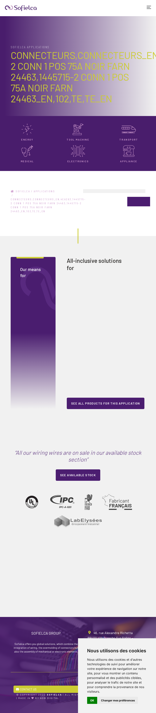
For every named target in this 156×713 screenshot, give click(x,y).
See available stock (78, 475)
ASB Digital (49, 698)
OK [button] (92, 700)
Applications (44, 191)
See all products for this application (105, 403)
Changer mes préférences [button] (118, 700)
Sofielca (22, 191)
